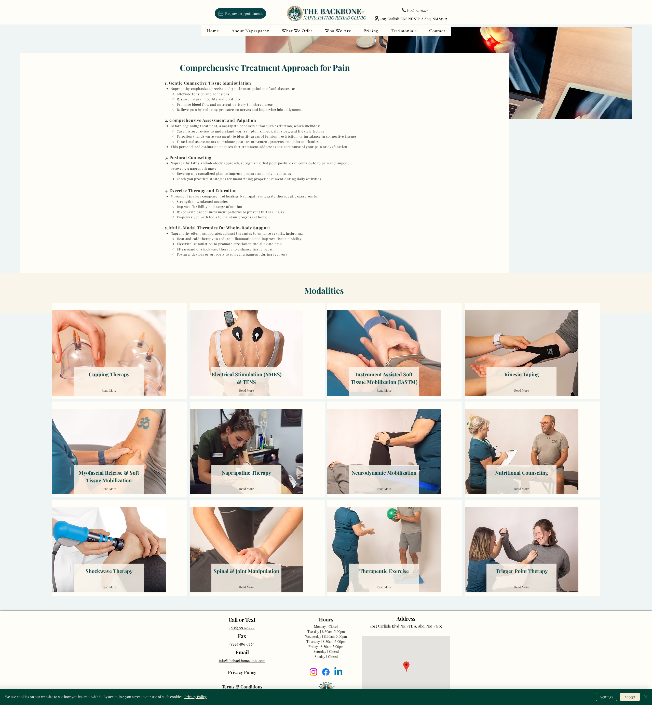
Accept (629, 697)
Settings (606, 697)
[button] (250, 30)
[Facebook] (326, 672)
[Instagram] (313, 672)
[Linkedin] (338, 672)
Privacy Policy (195, 696)
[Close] (646, 697)
